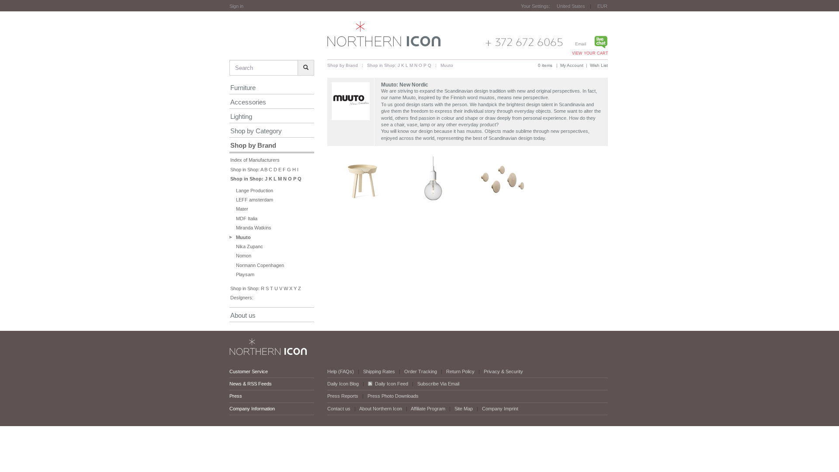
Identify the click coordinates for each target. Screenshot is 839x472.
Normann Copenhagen (260, 265)
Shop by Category (256, 131)
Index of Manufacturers (255, 160)
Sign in (236, 6)
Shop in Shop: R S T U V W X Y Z (265, 288)
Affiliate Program (428, 408)
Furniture (243, 87)
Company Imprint (500, 408)
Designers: (241, 297)
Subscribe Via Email (438, 383)
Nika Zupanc (249, 246)
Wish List (599, 65)
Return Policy (460, 371)
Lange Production (254, 190)
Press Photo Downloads (393, 396)
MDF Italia (246, 218)
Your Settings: (535, 6)
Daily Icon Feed (391, 383)
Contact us (338, 408)
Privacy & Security (503, 371)
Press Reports (342, 396)
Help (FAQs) (340, 371)
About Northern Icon (380, 408)
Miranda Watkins (253, 227)
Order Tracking (420, 371)
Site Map (463, 408)
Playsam (245, 274)
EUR (602, 6)
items (545, 65)
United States (571, 6)
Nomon (243, 255)
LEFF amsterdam (254, 199)
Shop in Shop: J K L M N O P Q (266, 178)
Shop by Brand (253, 145)
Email (580, 44)
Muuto (243, 237)
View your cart (590, 53)
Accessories (248, 102)
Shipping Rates (379, 371)
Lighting (241, 116)
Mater (242, 209)
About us (243, 315)
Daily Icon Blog (343, 383)
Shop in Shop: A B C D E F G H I (264, 169)
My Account (571, 65)
